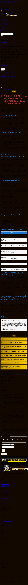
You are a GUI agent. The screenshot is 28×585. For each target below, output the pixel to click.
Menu (2, 17)
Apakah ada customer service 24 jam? (11, 363)
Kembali (5, 42)
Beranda (5, 43)
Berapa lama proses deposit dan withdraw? (12, 351)
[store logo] (11, 16)
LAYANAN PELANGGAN (7, 2)
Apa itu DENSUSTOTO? (7, 339)
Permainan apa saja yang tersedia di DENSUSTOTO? (10, 367)
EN (3, 27)
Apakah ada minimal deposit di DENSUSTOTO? (13, 355)
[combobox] (7, 34)
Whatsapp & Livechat (5, 485)
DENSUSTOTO (4, 1)
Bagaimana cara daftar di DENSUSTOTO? (12, 342)
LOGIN (2, 70)
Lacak (4, 19)
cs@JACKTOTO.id (5, 484)
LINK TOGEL (18, 1)
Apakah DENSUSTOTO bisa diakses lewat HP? (13, 359)
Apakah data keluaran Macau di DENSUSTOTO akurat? (13, 347)
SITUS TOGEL (11, 1)
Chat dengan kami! (5, 486)
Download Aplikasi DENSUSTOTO (9, 9)
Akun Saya (5, 20)
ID (2, 29)
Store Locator (6, 24)
